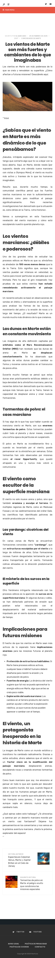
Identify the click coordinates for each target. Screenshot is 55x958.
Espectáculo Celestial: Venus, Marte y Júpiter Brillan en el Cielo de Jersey (19, 860)
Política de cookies (19, 947)
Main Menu (10, 10)
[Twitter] (46, 4)
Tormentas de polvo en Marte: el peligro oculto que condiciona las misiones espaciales (31, 883)
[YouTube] (50, 4)
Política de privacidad (36, 944)
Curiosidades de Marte (31, 38)
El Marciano (21, 36)
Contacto (40, 947)
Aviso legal (13, 944)
